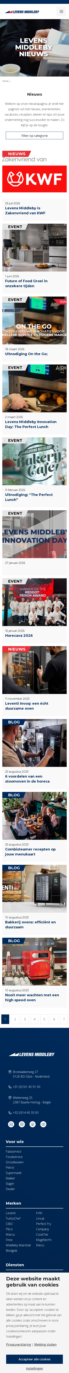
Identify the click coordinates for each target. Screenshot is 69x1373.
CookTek (42, 1234)
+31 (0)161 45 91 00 (26, 1087)
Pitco (9, 1229)
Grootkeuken (15, 1162)
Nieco (40, 1245)
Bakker (10, 1178)
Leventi (11, 1213)
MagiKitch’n (44, 1240)
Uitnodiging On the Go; (26, 354)
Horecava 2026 (19, 636)
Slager (10, 1183)
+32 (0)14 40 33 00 (26, 1112)
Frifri (39, 1213)
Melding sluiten (45, 1344)
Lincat (40, 1218)
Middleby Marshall (18, 1245)
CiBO (9, 1224)
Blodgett (11, 1250)
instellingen (34, 1368)
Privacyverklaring (18, 1344)
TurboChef (13, 1218)
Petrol (10, 1167)
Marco (10, 1234)
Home (5, 81)
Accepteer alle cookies (35, 1359)
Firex (9, 1240)
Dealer (10, 1189)
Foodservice (14, 1157)
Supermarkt (13, 1173)
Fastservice (13, 1151)
